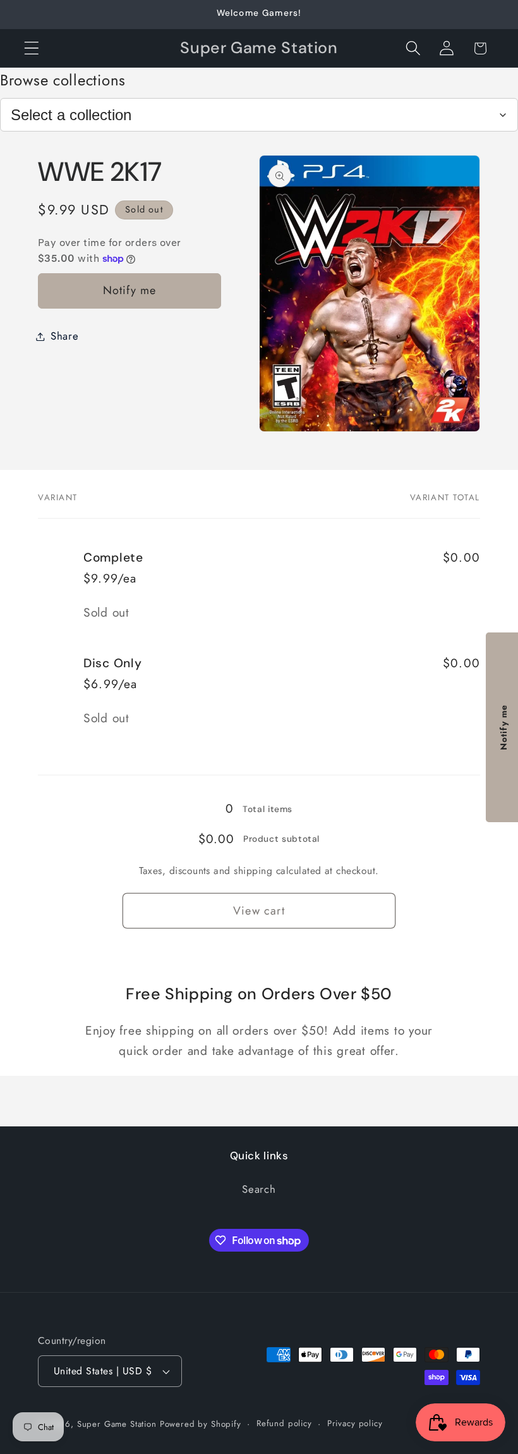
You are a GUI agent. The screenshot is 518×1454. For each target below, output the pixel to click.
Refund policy (284, 1423)
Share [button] (65, 335)
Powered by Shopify (200, 1424)
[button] (32, 48)
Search (258, 1189)
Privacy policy (355, 1423)
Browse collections (63, 80)
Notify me (130, 290)
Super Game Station (117, 1424)
